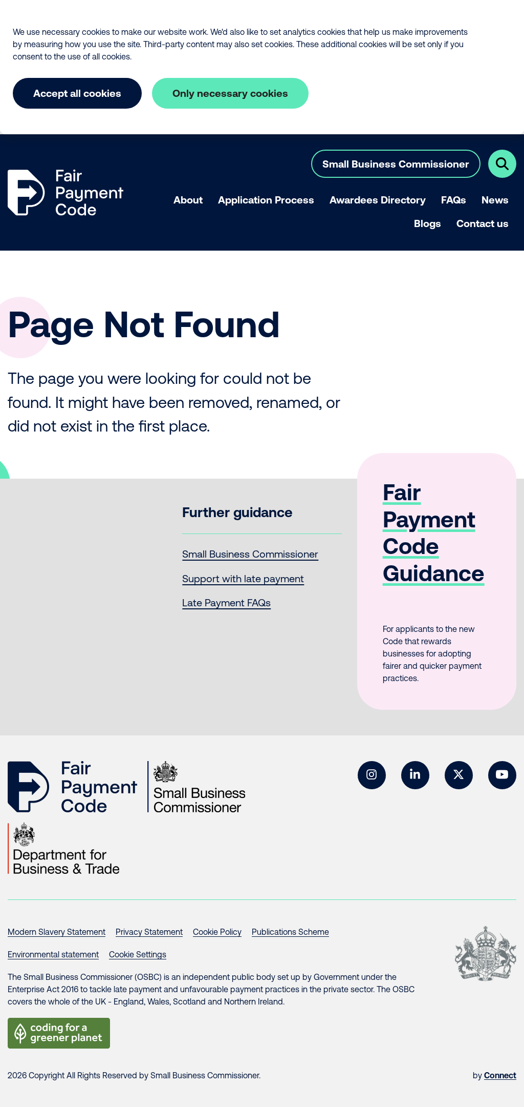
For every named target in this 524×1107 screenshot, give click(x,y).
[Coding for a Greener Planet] (59, 1033)
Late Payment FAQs (226, 602)
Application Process (266, 200)
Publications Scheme (290, 931)
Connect (500, 1075)
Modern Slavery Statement (56, 931)
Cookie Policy (217, 931)
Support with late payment (243, 578)
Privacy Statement (149, 931)
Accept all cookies (77, 93)
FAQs (453, 200)
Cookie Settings (137, 954)
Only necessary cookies (230, 93)
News (495, 200)
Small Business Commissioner (395, 164)
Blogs (427, 223)
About (188, 200)
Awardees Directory (378, 200)
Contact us (482, 223)
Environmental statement (53, 954)
